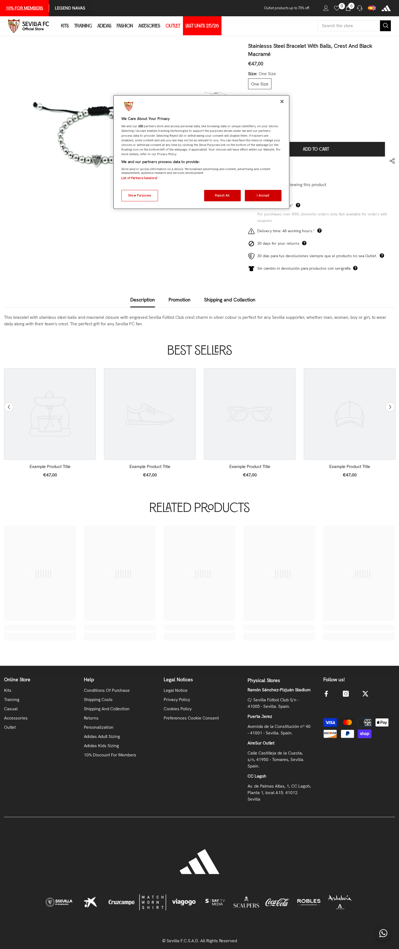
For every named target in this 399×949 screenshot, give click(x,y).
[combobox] (349, 25)
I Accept (263, 195)
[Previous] (9, 407)
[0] (337, 8)
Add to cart (316, 149)
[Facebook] (326, 693)
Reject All (222, 195)
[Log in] (326, 8)
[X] (365, 693)
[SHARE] (390, 160)
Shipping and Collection (229, 300)
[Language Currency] (372, 8)
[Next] (390, 407)
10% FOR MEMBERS (24, 8)
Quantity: (256, 111)
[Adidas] (386, 8)
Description (142, 300)
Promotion (180, 300)
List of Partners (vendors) (139, 178)
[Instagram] (345, 693)
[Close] (282, 101)
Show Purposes (139, 195)
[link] (50, 466)
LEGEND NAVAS (70, 8)
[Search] (354, 25)
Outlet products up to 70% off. (287, 8)
